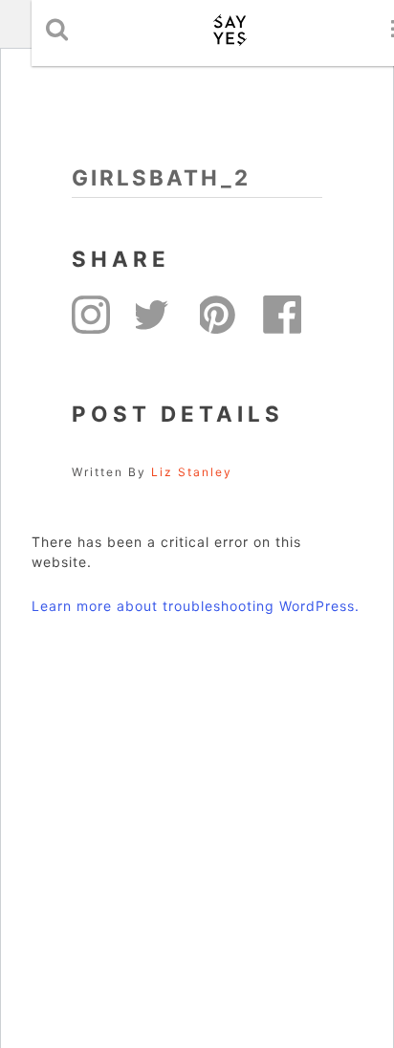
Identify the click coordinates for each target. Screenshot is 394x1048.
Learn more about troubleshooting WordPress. (196, 606)
